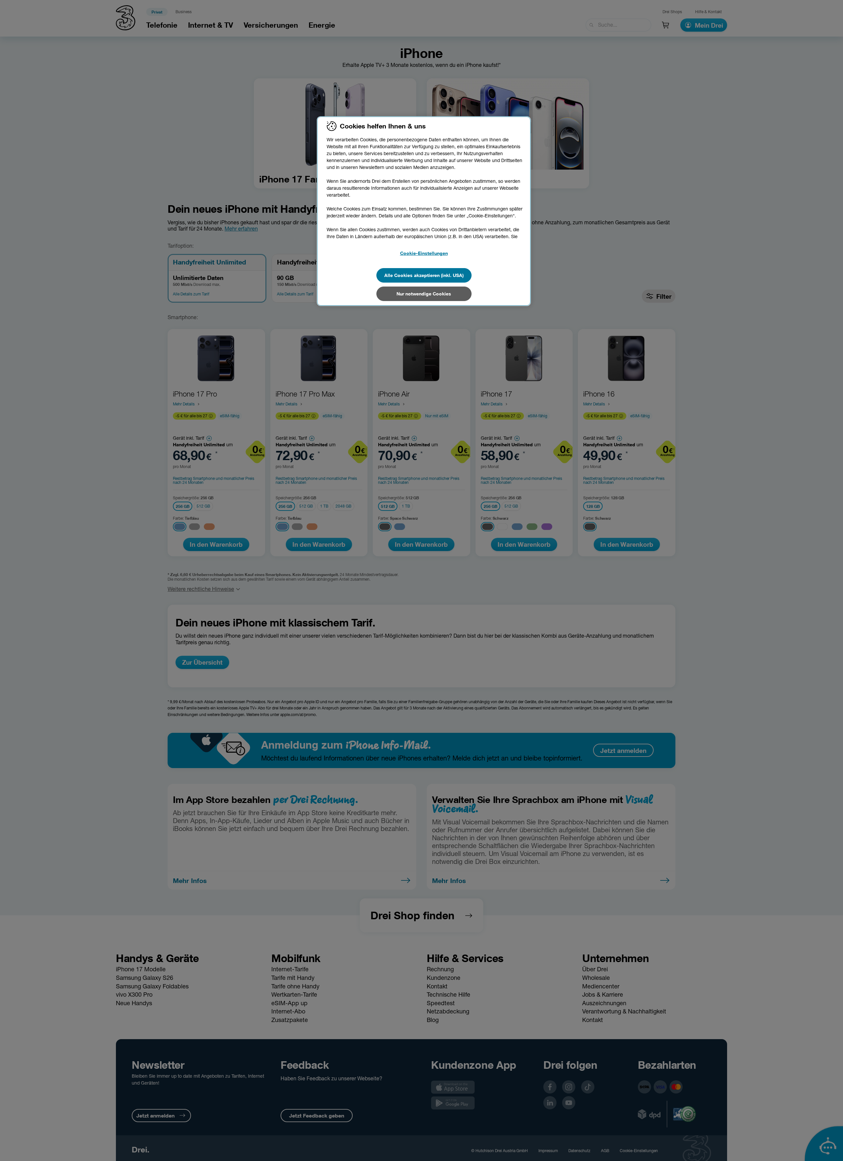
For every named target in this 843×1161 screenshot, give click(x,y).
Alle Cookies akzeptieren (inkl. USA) (424, 275)
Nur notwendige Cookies (423, 293)
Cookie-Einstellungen (424, 253)
